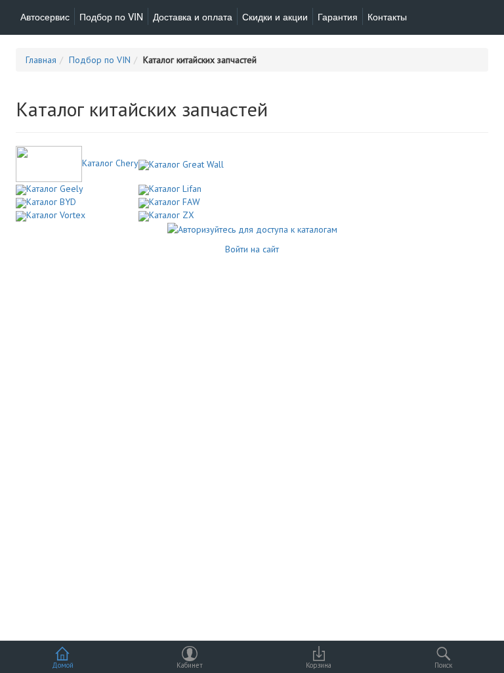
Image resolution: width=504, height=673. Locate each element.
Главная (41, 60)
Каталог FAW (174, 202)
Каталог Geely (54, 189)
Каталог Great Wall (186, 164)
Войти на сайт (252, 249)
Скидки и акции (275, 16)
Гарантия (338, 16)
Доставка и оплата (192, 16)
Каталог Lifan (175, 189)
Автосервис (45, 16)
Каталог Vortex (55, 215)
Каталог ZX (171, 215)
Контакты (387, 16)
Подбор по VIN (111, 16)
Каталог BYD (51, 202)
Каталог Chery (110, 163)
